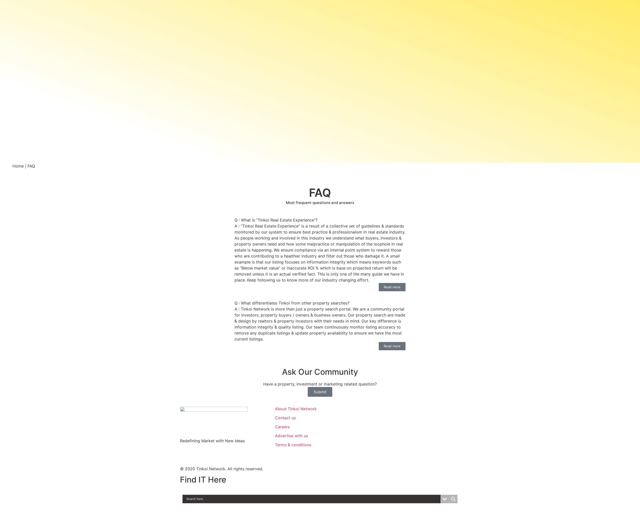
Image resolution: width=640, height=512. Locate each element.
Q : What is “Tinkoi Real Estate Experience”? (276, 220)
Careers (282, 426)
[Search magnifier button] (453, 499)
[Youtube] (214, 454)
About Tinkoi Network (296, 408)
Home (18, 166)
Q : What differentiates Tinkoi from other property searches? (292, 303)
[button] (320, 220)
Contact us (285, 417)
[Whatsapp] (186, 454)
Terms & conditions (293, 444)
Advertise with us (291, 435)
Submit (320, 392)
